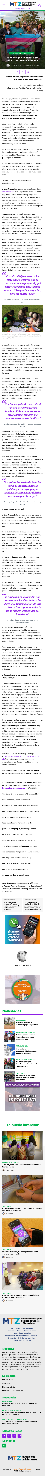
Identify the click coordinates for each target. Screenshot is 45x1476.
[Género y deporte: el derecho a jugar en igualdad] (9, 1023)
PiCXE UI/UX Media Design (22, 1469)
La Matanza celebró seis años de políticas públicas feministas (26, 1077)
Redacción (9, 1214)
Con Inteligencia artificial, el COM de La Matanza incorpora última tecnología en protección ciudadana (32, 906)
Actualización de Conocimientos (22, 1046)
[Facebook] (12, 72)
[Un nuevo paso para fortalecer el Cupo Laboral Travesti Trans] (9, 1063)
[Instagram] (9, 1436)
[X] (17, 72)
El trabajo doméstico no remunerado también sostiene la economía (22, 1209)
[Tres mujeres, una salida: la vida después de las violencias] (22, 1145)
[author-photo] (3, 1170)
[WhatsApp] (28, 72)
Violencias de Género (10, 1162)
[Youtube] (19, 1436)
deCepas (15, 1473)
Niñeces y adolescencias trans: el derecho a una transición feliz (25, 1037)
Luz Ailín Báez (16, 65)
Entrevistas (21, 1020)
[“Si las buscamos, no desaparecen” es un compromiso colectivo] (22, 1232)
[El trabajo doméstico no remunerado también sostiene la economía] (22, 1189)
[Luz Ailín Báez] (8, 65)
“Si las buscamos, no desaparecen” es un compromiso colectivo (20, 1253)
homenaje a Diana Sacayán (13, 788)
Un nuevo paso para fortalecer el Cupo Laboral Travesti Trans (26, 1064)
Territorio (20, 1073)
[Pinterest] (22, 72)
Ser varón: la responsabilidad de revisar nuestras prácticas (26, 1051)
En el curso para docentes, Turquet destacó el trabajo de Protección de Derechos (11, 906)
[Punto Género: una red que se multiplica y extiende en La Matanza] (22, 1276)
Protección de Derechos (21, 53)
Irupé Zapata (10, 1170)
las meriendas (8, 192)
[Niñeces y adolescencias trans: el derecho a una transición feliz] (9, 1036)
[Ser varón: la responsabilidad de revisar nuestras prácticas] (9, 1050)
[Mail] (4, 1445)
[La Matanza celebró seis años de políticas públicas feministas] (9, 1076)
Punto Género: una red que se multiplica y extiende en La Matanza (20, 1296)
